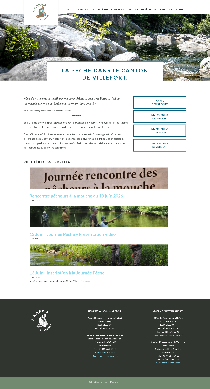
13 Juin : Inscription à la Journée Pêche (67, 272)
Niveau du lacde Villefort (160, 117)
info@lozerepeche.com (105, 352)
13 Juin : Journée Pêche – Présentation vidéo (73, 234)
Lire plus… (85, 281)
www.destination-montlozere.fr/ (168, 335)
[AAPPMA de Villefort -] (41, 12)
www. (159, 362)
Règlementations (121, 9)
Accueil (71, 9)
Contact (181, 9)
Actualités (160, 9)
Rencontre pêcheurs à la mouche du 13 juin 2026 (76, 195)
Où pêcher (102, 9)
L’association (86, 9)
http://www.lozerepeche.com (105, 356)
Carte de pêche (142, 9)
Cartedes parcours (160, 102)
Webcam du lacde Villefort (160, 145)
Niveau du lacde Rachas (160, 131)
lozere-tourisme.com (171, 362)
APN (171, 9)
